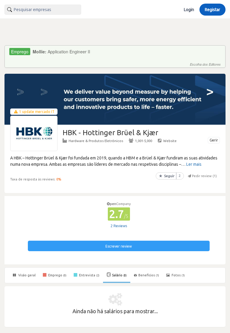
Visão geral (26, 275)
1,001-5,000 (143, 141)
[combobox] (42, 9)
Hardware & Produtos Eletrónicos (96, 141)
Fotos (178, 275)
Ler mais (194, 164)
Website (170, 141)
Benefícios (148, 275)
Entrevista (88, 275)
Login (189, 9)
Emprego (56, 275)
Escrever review (118, 246)
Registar (212, 9)
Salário (119, 275)
